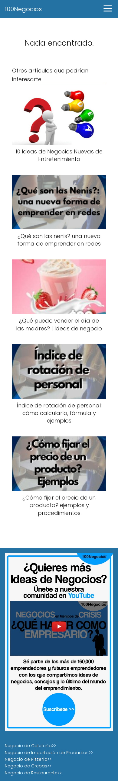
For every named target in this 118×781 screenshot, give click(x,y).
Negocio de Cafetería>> (30, 746)
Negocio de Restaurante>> (33, 773)
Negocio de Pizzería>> (28, 759)
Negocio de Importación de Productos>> (49, 753)
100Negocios (23, 9)
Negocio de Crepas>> (28, 766)
